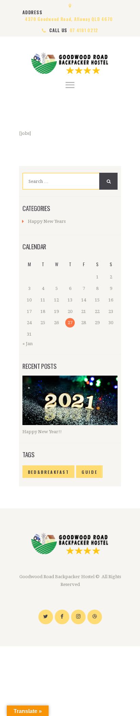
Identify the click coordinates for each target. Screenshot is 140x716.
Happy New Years (47, 221)
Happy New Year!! (42, 431)
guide (89, 472)
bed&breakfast (48, 472)
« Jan (27, 343)
